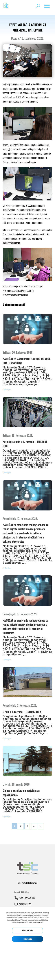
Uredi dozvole (27, 930)
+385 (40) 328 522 (27, 897)
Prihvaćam (28, 939)
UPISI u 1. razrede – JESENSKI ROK (22, 712)
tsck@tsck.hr (25, 904)
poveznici (40, 922)
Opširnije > (7, 390)
